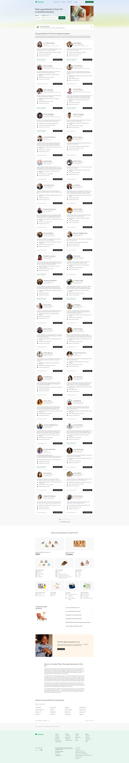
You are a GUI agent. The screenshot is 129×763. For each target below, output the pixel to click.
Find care (63, 1)
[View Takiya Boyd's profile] (70, 257)
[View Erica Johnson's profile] (40, 474)
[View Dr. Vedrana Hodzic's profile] (40, 44)
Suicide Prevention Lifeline (59, 751)
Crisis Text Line (57, 754)
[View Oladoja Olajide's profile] (70, 210)
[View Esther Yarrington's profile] (70, 115)
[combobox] (49, 17)
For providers (69, 1)
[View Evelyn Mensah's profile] (70, 67)
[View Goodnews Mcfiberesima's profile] (40, 426)
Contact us (87, 737)
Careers (76, 740)
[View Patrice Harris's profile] (40, 402)
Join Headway (67, 735)
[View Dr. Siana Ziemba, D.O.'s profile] (70, 354)
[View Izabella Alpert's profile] (40, 162)
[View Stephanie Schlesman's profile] (40, 497)
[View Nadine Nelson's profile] (70, 162)
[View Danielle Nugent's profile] (70, 330)
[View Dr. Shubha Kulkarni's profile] (40, 138)
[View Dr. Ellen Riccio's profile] (40, 378)
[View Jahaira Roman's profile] (40, 330)
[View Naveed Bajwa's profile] (70, 44)
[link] (48, 720)
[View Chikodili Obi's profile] (70, 402)
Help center (87, 735)
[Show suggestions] (57, 17)
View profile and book (58, 59)
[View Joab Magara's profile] (70, 306)
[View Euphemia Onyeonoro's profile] (40, 210)
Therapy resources (58, 741)
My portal (82, 1)
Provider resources (68, 740)
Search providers (57, 1)
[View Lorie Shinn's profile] (70, 186)
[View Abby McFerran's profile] (70, 378)
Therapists (57, 735)
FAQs (86, 741)
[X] (39, 750)
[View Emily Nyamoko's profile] (70, 497)
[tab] (36, 704)
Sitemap (86, 740)
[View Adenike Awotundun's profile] (40, 257)
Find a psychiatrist (89, 1)
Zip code (36, 15)
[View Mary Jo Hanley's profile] (40, 67)
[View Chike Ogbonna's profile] (40, 354)
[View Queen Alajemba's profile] (40, 91)
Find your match (61, 649)
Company (75, 1)
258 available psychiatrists (66, 521)
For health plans (88, 738)
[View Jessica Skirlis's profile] (70, 474)
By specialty (57, 738)
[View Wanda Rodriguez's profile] (40, 115)
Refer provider (67, 738)
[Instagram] (36, 750)
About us (77, 735)
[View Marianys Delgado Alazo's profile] (70, 234)
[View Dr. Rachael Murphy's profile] (40, 451)
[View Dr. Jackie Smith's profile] (70, 426)
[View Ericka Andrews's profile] (70, 138)
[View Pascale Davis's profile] (40, 306)
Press (76, 738)
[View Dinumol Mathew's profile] (40, 234)
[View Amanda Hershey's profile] (70, 451)
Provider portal (68, 737)
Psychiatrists (57, 737)
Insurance (44, 15)
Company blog (77, 737)
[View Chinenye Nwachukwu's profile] (40, 282)
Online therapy (57, 740)
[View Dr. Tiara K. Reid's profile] (70, 282)
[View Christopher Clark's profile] (40, 186)
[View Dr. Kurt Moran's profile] (70, 91)
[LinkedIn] (41, 750)
